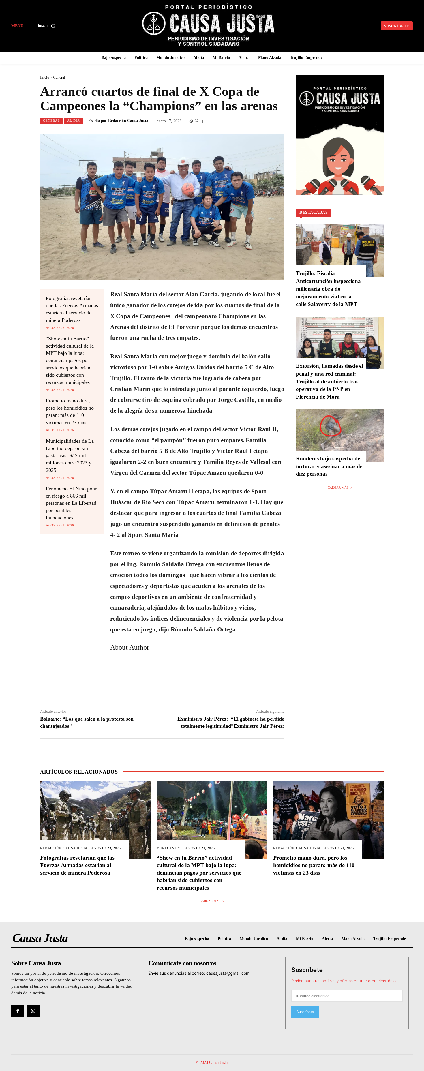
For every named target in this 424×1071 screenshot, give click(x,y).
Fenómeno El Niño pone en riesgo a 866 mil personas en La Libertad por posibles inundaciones (71, 503)
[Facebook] (17, 1011)
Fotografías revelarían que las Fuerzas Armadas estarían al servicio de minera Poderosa (77, 865)
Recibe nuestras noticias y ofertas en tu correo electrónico (344, 980)
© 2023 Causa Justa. (212, 1062)
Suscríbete (307, 970)
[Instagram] (33, 1011)
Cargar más (338, 487)
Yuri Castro (169, 848)
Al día (73, 120)
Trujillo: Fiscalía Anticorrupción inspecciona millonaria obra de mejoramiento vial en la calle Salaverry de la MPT (328, 288)
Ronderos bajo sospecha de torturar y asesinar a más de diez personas (329, 466)
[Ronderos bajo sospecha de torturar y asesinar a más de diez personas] (340, 435)
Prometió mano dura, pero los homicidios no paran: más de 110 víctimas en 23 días (313, 865)
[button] (47, 26)
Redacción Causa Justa (128, 121)
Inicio (44, 77)
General (59, 77)
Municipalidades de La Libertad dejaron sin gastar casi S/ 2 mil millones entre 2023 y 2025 (70, 455)
